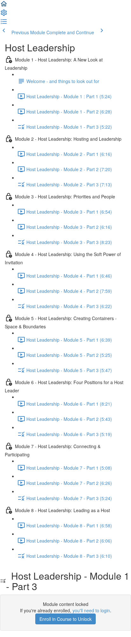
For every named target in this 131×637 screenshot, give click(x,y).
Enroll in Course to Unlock (65, 619)
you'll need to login (91, 610)
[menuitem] (4, 14)
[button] (4, 6)
